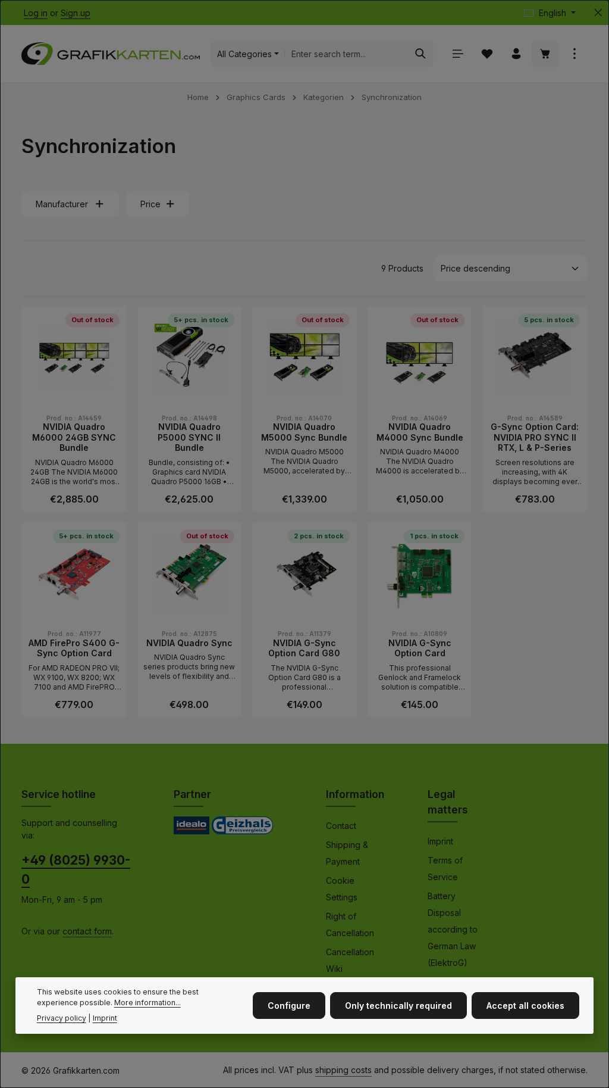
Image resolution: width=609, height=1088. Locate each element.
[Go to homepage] (110, 53)
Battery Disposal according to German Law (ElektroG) (453, 929)
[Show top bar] (574, 53)
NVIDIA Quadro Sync (189, 643)
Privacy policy (61, 1018)
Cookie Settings (341, 888)
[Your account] (516, 53)
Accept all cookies (525, 1005)
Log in (36, 13)
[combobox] (346, 53)
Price (150, 204)
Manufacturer (62, 204)
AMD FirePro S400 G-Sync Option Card (74, 648)
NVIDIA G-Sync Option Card (419, 648)
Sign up (75, 13)
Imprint (440, 841)
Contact (341, 826)
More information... (147, 1002)
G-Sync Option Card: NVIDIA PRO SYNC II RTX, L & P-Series (535, 437)
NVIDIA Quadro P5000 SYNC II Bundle (189, 437)
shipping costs (343, 1070)
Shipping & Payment (347, 853)
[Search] (421, 53)
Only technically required (398, 1005)
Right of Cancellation (350, 924)
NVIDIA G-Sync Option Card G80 (304, 648)
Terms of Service (445, 868)
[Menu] (457, 53)
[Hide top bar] (598, 12)
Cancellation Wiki (350, 960)
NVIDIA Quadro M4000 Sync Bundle (419, 432)
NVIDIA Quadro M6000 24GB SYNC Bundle (74, 437)
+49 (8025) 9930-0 (75, 869)
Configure (289, 1005)
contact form (87, 931)
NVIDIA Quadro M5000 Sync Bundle (304, 432)
